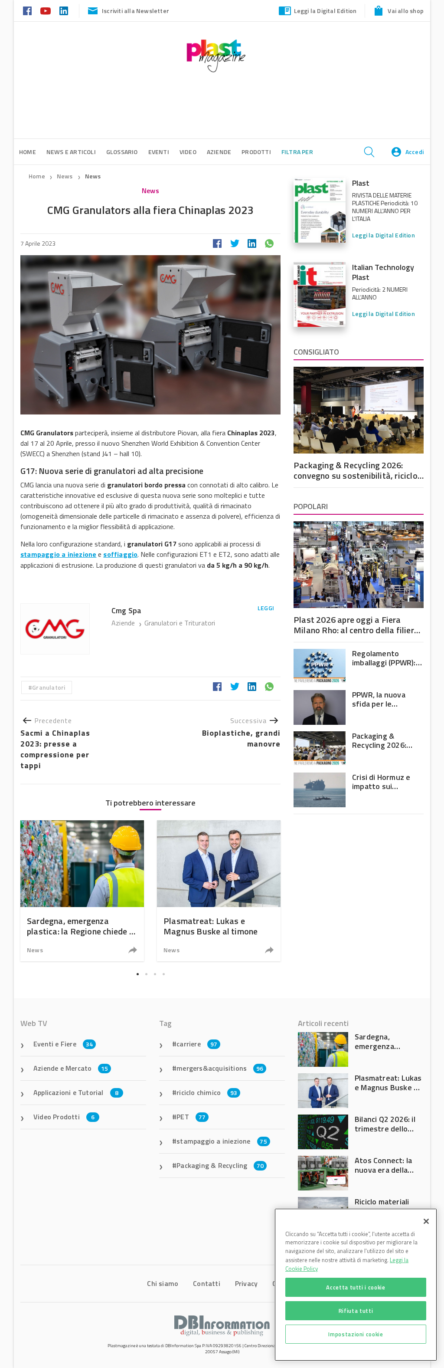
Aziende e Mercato (70, 1068)
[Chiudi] (426, 1221)
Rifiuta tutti (356, 1310)
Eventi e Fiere (63, 1044)
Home (37, 176)
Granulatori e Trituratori (179, 623)
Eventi (158, 151)
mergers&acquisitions (219, 1068)
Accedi (414, 151)
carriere (196, 1044)
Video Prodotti (64, 1117)
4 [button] (163, 974)
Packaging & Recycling (220, 1165)
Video (188, 151)
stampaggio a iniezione (221, 1141)
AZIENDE (219, 151)
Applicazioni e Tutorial (75, 1092)
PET (191, 1117)
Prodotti (256, 151)
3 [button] (154, 974)
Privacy (246, 1283)
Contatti (206, 1283)
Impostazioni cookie (355, 1334)
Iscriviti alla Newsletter (135, 10)
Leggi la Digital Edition (325, 10)
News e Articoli (71, 151)
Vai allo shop (406, 10)
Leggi (266, 607)
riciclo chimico (206, 1092)
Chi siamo (162, 1283)
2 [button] (146, 974)
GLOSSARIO (122, 151)
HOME (27, 151)
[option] (82, 891)
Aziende (124, 623)
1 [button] (137, 974)
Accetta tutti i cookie (355, 1287)
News (65, 176)
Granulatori (48, 687)
